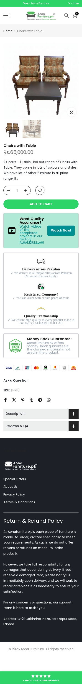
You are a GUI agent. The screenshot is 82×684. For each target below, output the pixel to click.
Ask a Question (15, 380)
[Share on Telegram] (40, 400)
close (74, 3)
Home (8, 31)
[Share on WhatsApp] (49, 400)
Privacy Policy (14, 494)
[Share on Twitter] (14, 400)
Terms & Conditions (19, 502)
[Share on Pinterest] (23, 400)
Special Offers (14, 479)
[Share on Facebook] (5, 400)
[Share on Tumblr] (31, 400)
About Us (10, 486)
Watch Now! (61, 230)
